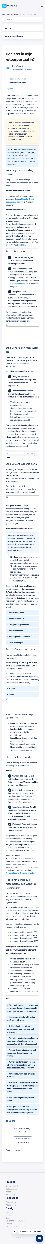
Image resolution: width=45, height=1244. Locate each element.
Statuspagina (11, 1189)
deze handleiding (17, 284)
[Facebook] (7, 1121)
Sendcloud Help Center (10, 14)
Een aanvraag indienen (23, 1138)
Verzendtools (11, 1202)
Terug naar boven (13, 1150)
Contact (9, 1215)
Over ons (9, 1212)
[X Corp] (10, 1121)
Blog (7, 1218)
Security (9, 1224)
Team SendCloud (19, 66)
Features (25, 14)
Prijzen (8, 1192)
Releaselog (10, 1195)
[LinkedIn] (13, 1121)
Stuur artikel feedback (22, 1142)
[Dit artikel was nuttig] (19, 1132)
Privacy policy (11, 1226)
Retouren (34, 14)
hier (23, 245)
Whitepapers (11, 1205)
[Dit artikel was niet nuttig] (25, 1132)
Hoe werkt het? (12, 1186)
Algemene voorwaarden (16, 1221)
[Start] (9, 6)
